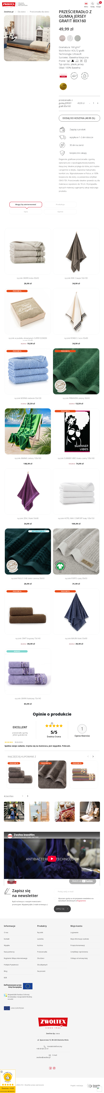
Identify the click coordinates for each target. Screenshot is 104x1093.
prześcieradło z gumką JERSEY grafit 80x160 (66, 103)
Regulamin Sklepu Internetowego (15, 958)
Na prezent (41, 971)
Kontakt (6, 939)
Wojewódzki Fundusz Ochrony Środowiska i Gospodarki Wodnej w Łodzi (20, 996)
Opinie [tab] (60, 212)
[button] (47, 41)
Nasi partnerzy (9, 952)
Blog (5, 971)
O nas (6, 932)
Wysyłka (7, 945)
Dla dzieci (40, 958)
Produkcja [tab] (60, 204)
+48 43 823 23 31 (42, 1049)
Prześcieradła (42, 952)
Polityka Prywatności (11, 965)
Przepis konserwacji (78, 945)
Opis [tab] (26, 212)
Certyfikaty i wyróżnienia (79, 952)
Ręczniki (40, 932)
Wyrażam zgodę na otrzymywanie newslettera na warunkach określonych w (75, 899)
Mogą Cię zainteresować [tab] (25, 204)
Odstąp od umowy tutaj (79, 958)
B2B (5, 978)
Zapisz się (60, 909)
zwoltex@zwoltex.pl (43, 1057)
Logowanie (74, 932)
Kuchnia (40, 945)
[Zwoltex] (14, 4)
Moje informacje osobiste (80, 939)
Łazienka (40, 939)
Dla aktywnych (42, 965)
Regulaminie (81, 901)
